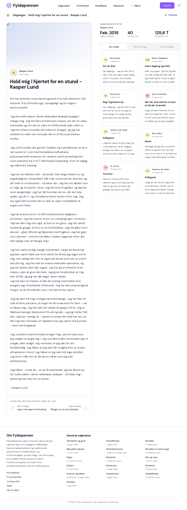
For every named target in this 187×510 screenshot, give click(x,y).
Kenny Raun (115, 58)
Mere (137, 5)
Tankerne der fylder (118, 130)
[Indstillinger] (179, 5)
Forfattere (83, 5)
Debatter (118, 5)
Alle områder (13, 490)
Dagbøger (19, 15)
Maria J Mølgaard (159, 58)
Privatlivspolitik (14, 477)
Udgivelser (64, 5)
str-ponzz (114, 166)
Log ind (167, 5)
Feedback (101, 5)
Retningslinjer (13, 472)
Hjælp (9, 485)
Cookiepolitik (13, 481)
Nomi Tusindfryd (159, 94)
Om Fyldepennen (20, 435)
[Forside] (8, 15)
